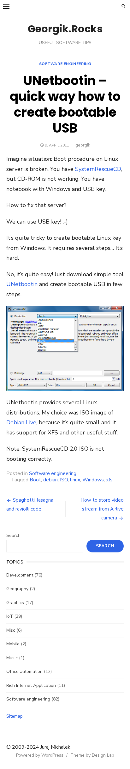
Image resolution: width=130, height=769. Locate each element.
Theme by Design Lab (92, 755)
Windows (93, 479)
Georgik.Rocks (65, 29)
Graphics (15, 603)
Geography (17, 589)
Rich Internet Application (31, 685)
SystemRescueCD (98, 169)
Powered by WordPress (39, 755)
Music (12, 658)
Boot (35, 479)
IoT (9, 616)
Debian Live (21, 422)
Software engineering (65, 63)
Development (19, 575)
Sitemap (14, 716)
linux (75, 479)
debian (50, 479)
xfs (109, 479)
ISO (64, 479)
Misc (10, 630)
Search (13, 535)
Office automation (24, 671)
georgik (82, 145)
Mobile (13, 644)
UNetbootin (22, 284)
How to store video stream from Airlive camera (102, 509)
